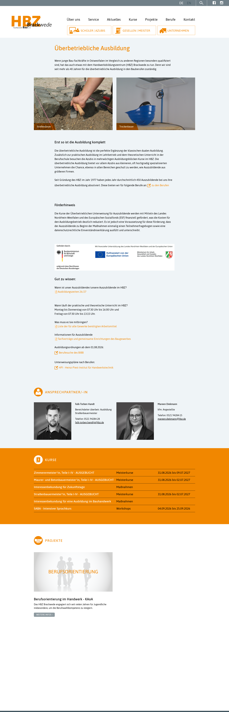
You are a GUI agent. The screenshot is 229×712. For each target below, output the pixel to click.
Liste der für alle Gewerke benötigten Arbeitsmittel (87, 326)
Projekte (151, 19)
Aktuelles (114, 19)
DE (181, 3)
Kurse (133, 19)
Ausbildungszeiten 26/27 (72, 291)
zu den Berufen (160, 185)
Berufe (170, 19)
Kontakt (189, 19)
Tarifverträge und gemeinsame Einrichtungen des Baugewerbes (94, 338)
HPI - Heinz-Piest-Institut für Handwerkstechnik (86, 367)
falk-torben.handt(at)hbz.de (89, 422)
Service (93, 19)
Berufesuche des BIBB (71, 352)
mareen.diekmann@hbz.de (172, 418)
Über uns (73, 19)
